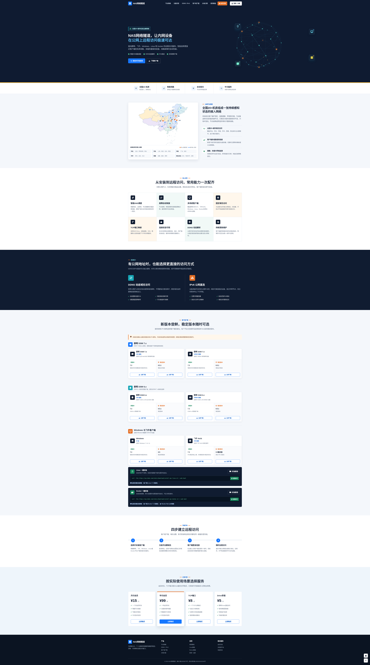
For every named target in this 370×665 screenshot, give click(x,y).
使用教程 (213, 3)
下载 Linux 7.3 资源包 (151, 483)
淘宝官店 (220, 650)
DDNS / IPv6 (186, 3)
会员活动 (223, 3)
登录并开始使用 (138, 61)
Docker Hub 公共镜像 (167, 504)
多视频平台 (221, 647)
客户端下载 (196, 3)
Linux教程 (192, 647)
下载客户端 (154, 61)
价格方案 (205, 3)
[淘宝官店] (366, 656)
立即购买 (142, 621)
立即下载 (143, 374)
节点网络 (168, 3)
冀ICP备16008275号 (182, 661)
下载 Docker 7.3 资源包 (151, 504)
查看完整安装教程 (137, 483)
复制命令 (235, 478)
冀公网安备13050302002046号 (197, 661)
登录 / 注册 (192, 653)
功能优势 (176, 3)
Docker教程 (192, 650)
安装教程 (234, 471)
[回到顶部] (366, 660)
